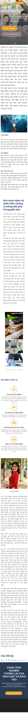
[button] (12, 43)
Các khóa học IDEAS (14, 394)
